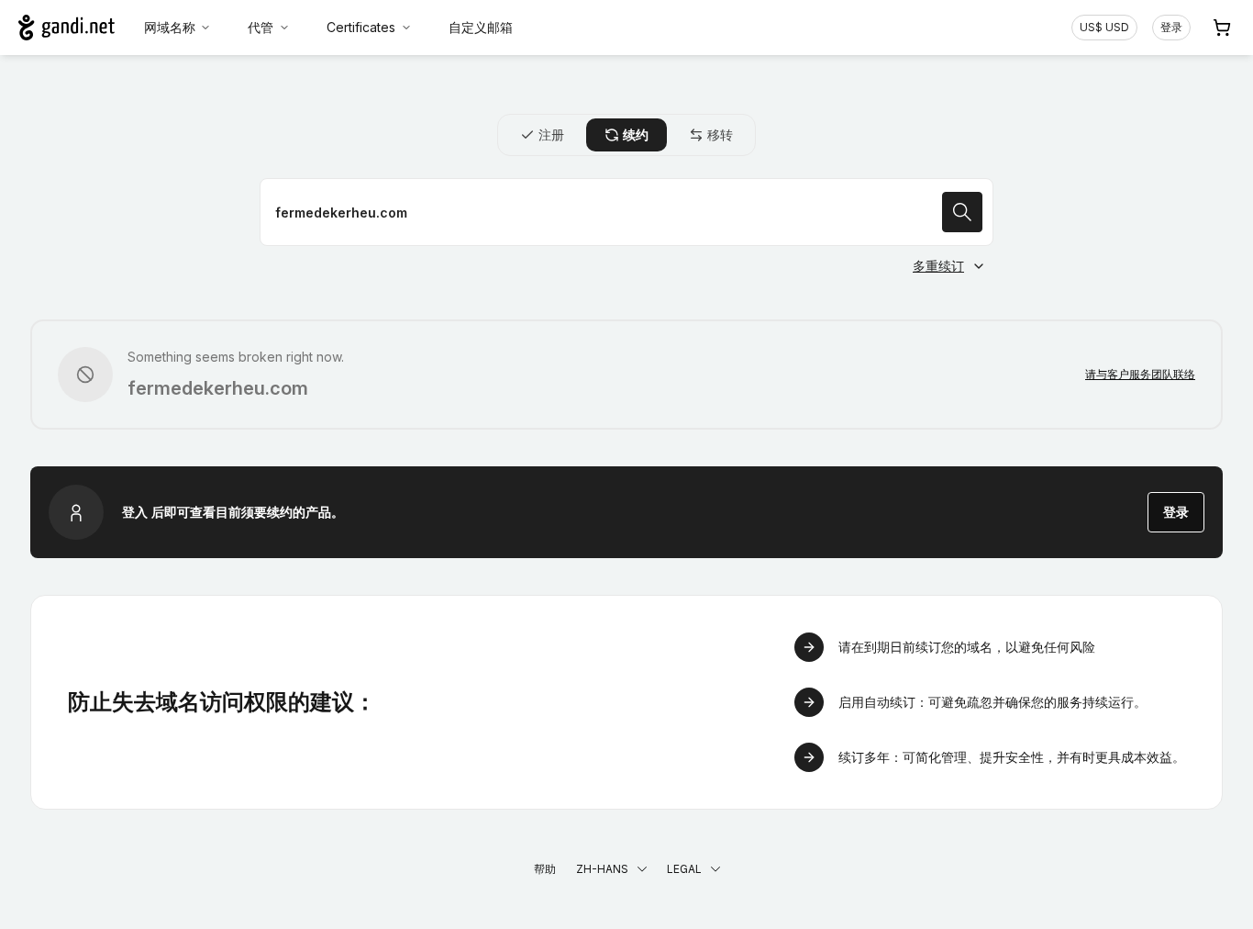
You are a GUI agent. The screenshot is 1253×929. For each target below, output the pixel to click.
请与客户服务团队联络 (1140, 374)
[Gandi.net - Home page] (66, 27)
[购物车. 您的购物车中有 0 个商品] (1221, 27)
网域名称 (169, 27)
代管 (260, 27)
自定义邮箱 (481, 27)
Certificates (361, 27)
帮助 (545, 869)
